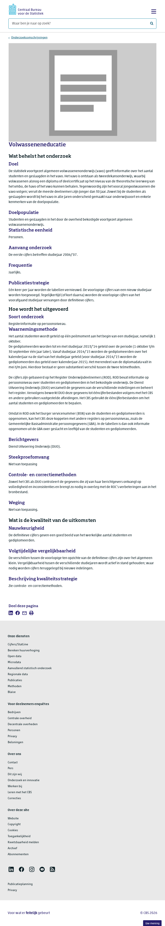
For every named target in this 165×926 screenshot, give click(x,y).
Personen (14, 730)
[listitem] (10, 612)
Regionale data (18, 674)
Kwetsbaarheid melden (23, 842)
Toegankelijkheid (19, 836)
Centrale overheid (20, 718)
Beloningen (15, 742)
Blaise (12, 692)
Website (13, 818)
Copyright (14, 824)
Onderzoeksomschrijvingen (29, 37)
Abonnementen (18, 854)
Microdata (14, 662)
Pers (10, 768)
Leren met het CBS (20, 792)
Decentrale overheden (23, 724)
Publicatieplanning (20, 884)
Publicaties (15, 680)
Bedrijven (14, 712)
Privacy (12, 736)
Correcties (14, 798)
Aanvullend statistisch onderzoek (30, 668)
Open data (14, 656)
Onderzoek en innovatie (24, 780)
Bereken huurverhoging (24, 650)
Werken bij (15, 786)
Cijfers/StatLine (18, 644)
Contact (13, 762)
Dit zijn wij (15, 774)
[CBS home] (26, 8)
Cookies (13, 830)
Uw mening (152, 923)
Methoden (14, 686)
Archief (12, 848)
